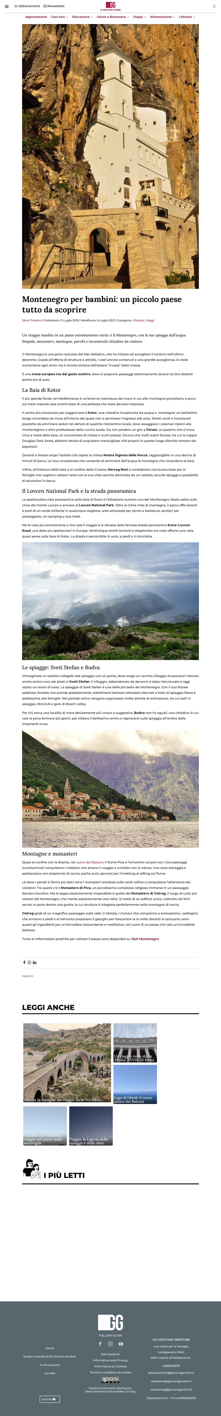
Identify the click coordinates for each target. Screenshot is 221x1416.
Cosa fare (58, 17)
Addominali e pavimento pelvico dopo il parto (61, 1208)
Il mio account (50, 1365)
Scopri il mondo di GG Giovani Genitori (49, 1356)
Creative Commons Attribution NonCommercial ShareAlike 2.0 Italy (110, 1390)
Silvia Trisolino (31, 320)
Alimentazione (161, 17)
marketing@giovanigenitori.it (171, 1389)
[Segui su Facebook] (100, 1343)
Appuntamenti (36, 17)
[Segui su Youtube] (120, 1343)
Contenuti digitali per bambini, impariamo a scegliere (68, 1219)
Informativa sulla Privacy (110, 1360)
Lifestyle (185, 17)
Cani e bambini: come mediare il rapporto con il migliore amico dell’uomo (83, 1251)
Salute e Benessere (111, 17)
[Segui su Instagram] (110, 1343)
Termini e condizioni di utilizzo (110, 1372)
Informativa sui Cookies (110, 1366)
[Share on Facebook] (24, 963)
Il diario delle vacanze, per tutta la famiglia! (60, 1240)
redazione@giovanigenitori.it (171, 1381)
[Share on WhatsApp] (29, 963)
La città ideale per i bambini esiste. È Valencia (61, 1261)
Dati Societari (110, 1354)
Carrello (49, 1373)
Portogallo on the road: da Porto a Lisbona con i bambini (70, 1283)
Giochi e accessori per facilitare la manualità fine (64, 1198)
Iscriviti (47, 1399)
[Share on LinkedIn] (34, 963)
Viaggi (138, 17)
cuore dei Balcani (89, 862)
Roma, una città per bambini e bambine (56, 1230)
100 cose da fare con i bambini (49, 1272)
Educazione (81, 17)
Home (49, 1348)
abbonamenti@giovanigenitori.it (171, 1372)
